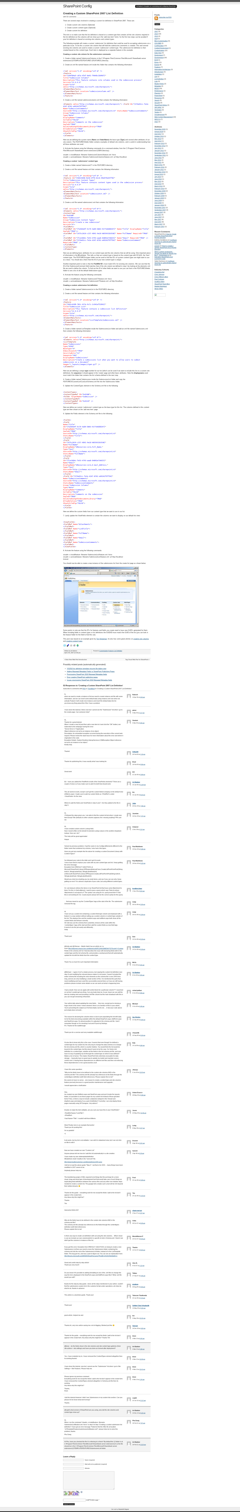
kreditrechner (137, 888)
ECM (156, 60)
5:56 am (142, 1287)
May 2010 (157, 181)
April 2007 (158, 222)
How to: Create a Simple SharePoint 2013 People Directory (165, 236)
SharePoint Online (160, 105)
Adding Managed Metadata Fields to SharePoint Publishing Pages (91, 671)
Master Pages (159, 84)
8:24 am (142, 891)
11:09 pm (142, 1359)
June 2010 (158, 179)
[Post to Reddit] (74, 646)
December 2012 (160, 146)
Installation (158, 74)
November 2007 (160, 208)
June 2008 (158, 200)
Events (156, 65)
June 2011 (158, 158)
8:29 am (142, 1223)
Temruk (135, 1326)
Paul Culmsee (159, 279)
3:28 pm (142, 914)
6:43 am (142, 1338)
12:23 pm (143, 1444)
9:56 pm (142, 764)
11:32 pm (142, 1072)
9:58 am (142, 993)
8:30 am (142, 723)
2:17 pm (142, 713)
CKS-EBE (157, 43)
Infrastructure (158, 72)
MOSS (156, 88)
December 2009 (160, 191)
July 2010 (157, 177)
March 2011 (158, 165)
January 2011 (159, 170)
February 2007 (159, 227)
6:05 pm (142, 1019)
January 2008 (159, 205)
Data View (158, 53)
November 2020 (160, 129)
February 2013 (159, 143)
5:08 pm (142, 1180)
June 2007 (158, 217)
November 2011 (159, 153)
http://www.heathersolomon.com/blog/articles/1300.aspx (83, 1162)
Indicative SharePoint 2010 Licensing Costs (163, 258)
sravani (157, 246)
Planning (157, 93)
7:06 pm (142, 806)
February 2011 (159, 167)
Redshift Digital (123, 1509)
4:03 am (142, 975)
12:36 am (143, 1113)
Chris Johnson (159, 274)
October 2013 (159, 136)
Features (111, 651)
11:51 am (142, 1143)
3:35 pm (142, 904)
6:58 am (143, 1095)
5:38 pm (142, 1349)
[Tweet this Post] (64, 646)
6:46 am (142, 697)
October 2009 (159, 193)
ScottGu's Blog (159, 282)
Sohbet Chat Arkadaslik (140, 1305)
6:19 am (141, 1153)
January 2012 (159, 151)
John (134, 803)
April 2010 (158, 184)
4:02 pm (142, 1328)
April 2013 (158, 141)
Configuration (159, 46)
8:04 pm (142, 1250)
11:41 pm (142, 1369)
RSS (84, 689)
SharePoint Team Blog (162, 284)
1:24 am (142, 1379)
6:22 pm (142, 1413)
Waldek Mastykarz (160, 286)
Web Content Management (163, 117)
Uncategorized (159, 115)
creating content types (74, 641)
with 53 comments (69, 17)
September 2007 (160, 210)
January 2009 (159, 198)
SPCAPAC (158, 107)
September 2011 (160, 155)
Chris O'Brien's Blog (161, 277)
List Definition (118, 651)
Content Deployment (161, 48)
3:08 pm (142, 774)
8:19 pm (142, 939)
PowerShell (158, 96)
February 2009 (159, 196)
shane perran (137, 1210)
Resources (158, 98)
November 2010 (160, 172)
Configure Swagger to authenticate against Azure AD (165, 241)
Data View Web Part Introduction (76, 659)
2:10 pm (142, 1195)
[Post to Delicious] (67, 646)
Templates (158, 110)
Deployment (158, 55)
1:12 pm (142, 1265)
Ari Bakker (136, 782)
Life (155, 77)
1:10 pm (142, 754)
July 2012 (157, 148)
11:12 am (143, 1400)
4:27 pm (142, 1128)
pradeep (135, 1284)
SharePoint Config (77, 6)
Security (157, 103)
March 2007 (158, 224)
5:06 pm (142, 849)
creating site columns (141, 639)
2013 (156, 36)
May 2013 (157, 139)
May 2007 (157, 219)
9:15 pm (143, 1308)
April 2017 (158, 134)
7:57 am (142, 1423)
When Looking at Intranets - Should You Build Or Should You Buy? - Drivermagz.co (165, 253)
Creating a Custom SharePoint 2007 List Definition (93, 13)
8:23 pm (142, 795)
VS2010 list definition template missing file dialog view (86, 669)
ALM (156, 39)
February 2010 (159, 189)
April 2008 (158, 203)
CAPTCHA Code (92, 1500)
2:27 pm (142, 1213)
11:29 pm (143, 784)
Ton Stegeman (101, 639)
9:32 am (142, 965)
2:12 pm (142, 829)
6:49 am (142, 1006)
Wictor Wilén (158, 289)
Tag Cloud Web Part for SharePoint (136, 659)
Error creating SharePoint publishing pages (82, 677)
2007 (156, 31)
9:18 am (142, 949)
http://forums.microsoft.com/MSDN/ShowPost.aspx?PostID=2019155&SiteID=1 (90, 1256)
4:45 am (142, 1275)
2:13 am (142, 1298)
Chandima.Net (159, 272)
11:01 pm (142, 1318)
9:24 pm (142, 1035)
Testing (156, 112)
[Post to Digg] (71, 646)
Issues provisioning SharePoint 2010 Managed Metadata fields (89, 680)
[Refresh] (81, 1492)
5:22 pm (142, 863)
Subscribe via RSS (165, 17)
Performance (158, 91)
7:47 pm (142, 816)
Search (156, 100)
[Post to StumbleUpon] (77, 646)
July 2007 (157, 215)
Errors (156, 62)
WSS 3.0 (157, 119)
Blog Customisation (161, 41)
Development (159, 58)
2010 (156, 34)
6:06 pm (142, 1045)
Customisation (103, 651)
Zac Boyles (136, 1017)
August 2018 (158, 132)
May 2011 (157, 160)
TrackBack (91, 689)
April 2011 (157, 162)
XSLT (156, 122)
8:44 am (142, 1239)
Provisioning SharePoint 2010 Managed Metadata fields (87, 674)
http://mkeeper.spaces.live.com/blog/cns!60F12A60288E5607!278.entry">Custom (95, 948)
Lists (156, 81)
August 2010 (158, 174)
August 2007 (158, 212)
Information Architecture (162, 69)
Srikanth (135, 752)
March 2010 (158, 186)
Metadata (157, 86)
